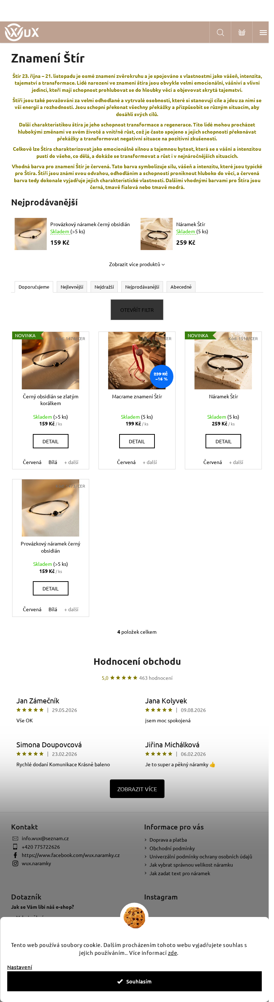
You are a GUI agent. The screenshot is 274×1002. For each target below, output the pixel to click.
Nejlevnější (72, 287)
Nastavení (19, 967)
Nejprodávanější (142, 287)
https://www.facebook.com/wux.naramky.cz (71, 855)
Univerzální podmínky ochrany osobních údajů (200, 856)
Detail (50, 441)
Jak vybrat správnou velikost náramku (191, 864)
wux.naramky (36, 863)
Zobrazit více (137, 788)
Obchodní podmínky (172, 848)
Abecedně (181, 287)
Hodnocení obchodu (137, 661)
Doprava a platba (168, 839)
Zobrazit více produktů (134, 264)
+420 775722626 (41, 846)
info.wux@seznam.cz (45, 838)
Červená (32, 462)
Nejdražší (104, 287)
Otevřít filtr (137, 309)
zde (172, 952)
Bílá (53, 462)
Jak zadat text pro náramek (179, 873)
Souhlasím (139, 981)
